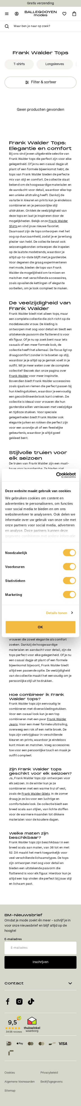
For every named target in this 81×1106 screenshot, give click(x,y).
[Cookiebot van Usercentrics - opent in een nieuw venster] (57, 475)
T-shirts (19, 64)
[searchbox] (45, 26)
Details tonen (56, 613)
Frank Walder (18, 376)
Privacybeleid (49, 1073)
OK (40, 627)
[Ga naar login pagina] (16, 13)
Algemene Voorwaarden (19, 1082)
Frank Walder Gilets (36, 793)
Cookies (9, 1073)
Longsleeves (54, 64)
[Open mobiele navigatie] (6, 13)
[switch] (69, 566)
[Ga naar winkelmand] (74, 13)
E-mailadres (13, 939)
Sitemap (9, 1091)
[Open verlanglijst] (64, 13)
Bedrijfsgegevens (51, 1082)
